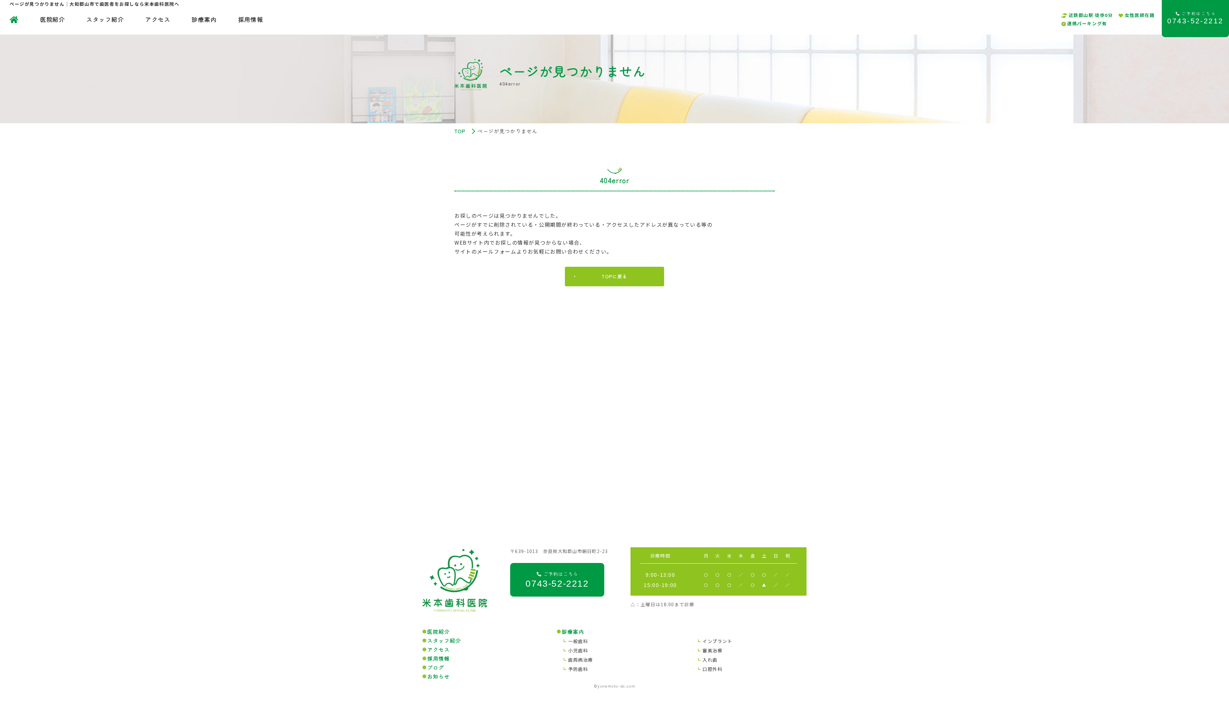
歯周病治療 (580, 659)
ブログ (435, 667)
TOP (459, 131)
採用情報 (250, 19)
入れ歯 (710, 659)
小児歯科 (578, 650)
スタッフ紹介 (105, 19)
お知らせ (438, 676)
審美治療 (712, 650)
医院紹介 (52, 19)
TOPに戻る (614, 276)
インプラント (718, 641)
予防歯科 (578, 669)
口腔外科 (712, 669)
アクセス (157, 19)
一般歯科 (578, 641)
